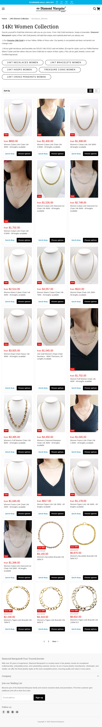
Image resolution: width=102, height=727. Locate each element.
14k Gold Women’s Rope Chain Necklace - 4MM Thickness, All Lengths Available (50, 356)
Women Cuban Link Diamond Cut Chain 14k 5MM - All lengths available (17, 568)
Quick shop (9, 154)
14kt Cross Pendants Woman (26, 77)
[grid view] (90, 91)
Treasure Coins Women (60, 70)
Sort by (7, 91)
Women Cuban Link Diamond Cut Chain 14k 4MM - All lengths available (50, 208)
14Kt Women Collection (19, 19)
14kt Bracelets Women (65, 62)
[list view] (96, 91)
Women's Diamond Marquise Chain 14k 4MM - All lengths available (49, 442)
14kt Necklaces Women (22, 62)
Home (4, 19)
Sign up (39, 697)
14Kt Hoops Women (19, 70)
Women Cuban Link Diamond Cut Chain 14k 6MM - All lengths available (83, 208)
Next (54, 641)
